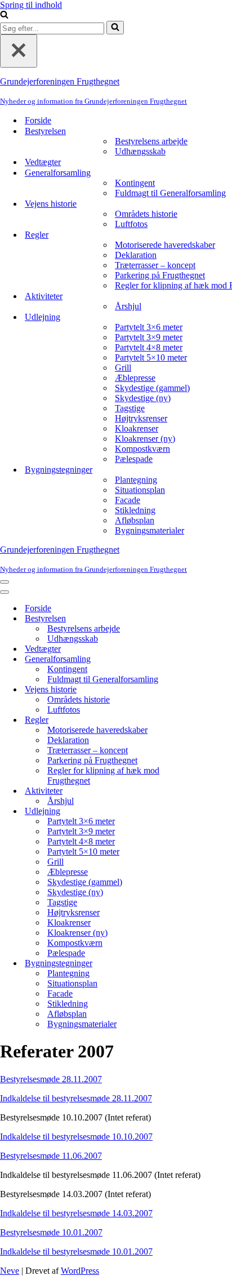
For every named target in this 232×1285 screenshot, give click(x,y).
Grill (123, 367)
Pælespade (134, 459)
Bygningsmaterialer (149, 530)
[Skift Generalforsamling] (197, 659)
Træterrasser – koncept (155, 265)
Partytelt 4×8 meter (148, 347)
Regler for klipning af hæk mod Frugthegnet (103, 775)
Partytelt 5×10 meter (151, 357)
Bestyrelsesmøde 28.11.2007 (51, 1079)
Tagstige (130, 408)
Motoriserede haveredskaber (165, 245)
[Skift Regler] (197, 720)
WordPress (80, 1270)
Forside (38, 120)
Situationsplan (140, 490)
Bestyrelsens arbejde (151, 141)
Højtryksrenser (141, 418)
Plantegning (136, 479)
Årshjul (128, 306)
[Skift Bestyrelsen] (197, 619)
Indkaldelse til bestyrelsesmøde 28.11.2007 (76, 1098)
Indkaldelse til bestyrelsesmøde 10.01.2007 (76, 1251)
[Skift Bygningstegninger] (197, 963)
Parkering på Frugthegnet (160, 275)
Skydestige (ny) (143, 398)
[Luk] (18, 51)
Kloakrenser (136, 428)
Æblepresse (135, 378)
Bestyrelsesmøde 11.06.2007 (51, 1155)
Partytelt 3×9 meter (148, 337)
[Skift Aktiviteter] (197, 791)
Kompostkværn (142, 448)
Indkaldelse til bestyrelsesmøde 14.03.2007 (76, 1213)
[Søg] (4, 15)
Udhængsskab (140, 151)
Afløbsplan (134, 520)
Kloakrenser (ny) (145, 438)
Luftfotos (131, 224)
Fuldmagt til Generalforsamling (170, 193)
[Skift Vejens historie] (197, 690)
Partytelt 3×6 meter (148, 327)
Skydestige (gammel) (152, 388)
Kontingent (135, 183)
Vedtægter (43, 162)
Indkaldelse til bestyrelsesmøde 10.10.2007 (76, 1136)
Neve (9, 1270)
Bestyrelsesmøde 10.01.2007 (51, 1232)
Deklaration (136, 255)
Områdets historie (146, 214)
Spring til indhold (31, 5)
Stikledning (135, 510)
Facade (127, 500)
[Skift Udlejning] (197, 811)
